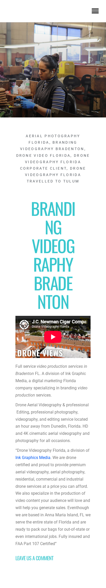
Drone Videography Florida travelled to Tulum (55, 174)
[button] (95, 11)
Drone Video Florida (43, 155)
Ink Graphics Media (32, 457)
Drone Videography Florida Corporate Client (55, 161)
